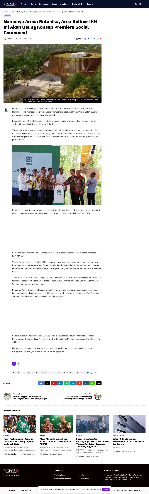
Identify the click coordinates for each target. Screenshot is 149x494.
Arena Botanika (29, 373)
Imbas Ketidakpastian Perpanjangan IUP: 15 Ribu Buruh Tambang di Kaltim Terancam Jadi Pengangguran (92, 443)
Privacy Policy (83, 478)
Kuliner (72, 373)
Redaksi (81, 475)
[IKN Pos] (10, 4)
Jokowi (65, 373)
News (12, 12)
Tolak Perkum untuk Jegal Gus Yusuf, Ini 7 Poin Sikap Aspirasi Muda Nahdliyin (19, 441)
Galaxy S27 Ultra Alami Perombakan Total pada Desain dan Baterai (128, 441)
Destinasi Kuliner (42, 373)
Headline (53, 373)
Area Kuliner (17, 373)
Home (5, 12)
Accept (105, 489)
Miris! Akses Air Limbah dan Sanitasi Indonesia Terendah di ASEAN (55, 441)
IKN (59, 373)
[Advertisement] (57, 234)
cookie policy (96, 489)
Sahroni (45, 454)
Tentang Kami (59, 475)
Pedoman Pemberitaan (63, 478)
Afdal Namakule (11, 454)
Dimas (118, 451)
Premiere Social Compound (86, 373)
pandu (9, 39)
